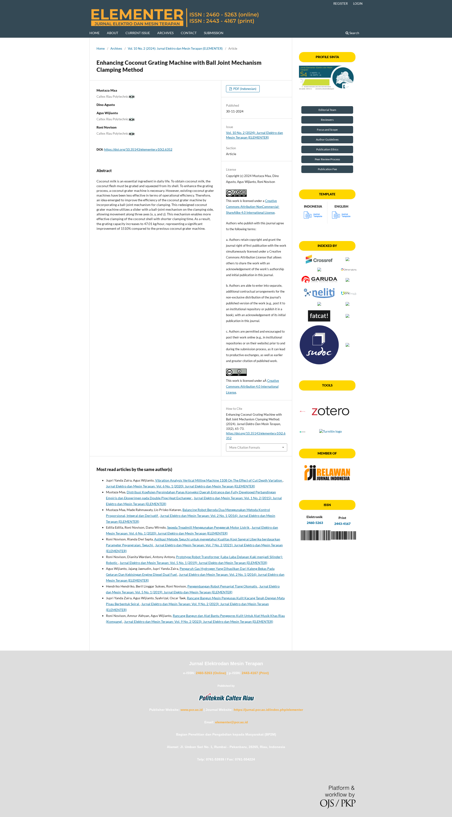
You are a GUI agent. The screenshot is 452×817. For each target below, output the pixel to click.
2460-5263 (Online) (211, 673)
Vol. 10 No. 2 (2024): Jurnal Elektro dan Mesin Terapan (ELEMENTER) (175, 48)
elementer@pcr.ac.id (231, 722)
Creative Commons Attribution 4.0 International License (252, 386)
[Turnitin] (330, 431)
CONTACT (189, 33)
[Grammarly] (302, 431)
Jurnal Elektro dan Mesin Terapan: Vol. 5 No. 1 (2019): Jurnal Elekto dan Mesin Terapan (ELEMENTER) (193, 563)
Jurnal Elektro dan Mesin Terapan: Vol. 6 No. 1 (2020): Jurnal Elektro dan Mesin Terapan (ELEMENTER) (180, 486)
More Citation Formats (244, 447)
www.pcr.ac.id (192, 710)
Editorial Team (327, 110)
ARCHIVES (165, 33)
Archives (116, 48)
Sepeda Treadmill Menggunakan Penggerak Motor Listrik (208, 527)
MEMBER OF (327, 453)
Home (101, 48)
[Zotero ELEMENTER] (330, 426)
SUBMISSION (213, 33)
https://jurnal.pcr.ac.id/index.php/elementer (268, 710)
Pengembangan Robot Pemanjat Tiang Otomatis (222, 586)
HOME (94, 33)
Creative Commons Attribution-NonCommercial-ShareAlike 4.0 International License (252, 206)
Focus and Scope (327, 129)
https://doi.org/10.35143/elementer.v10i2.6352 (138, 149)
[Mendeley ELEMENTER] (302, 411)
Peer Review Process (327, 159)
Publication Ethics (327, 149)
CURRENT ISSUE (137, 33)
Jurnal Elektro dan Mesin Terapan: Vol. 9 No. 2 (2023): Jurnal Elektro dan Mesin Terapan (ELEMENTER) (198, 622)
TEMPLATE (327, 194)
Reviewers (327, 119)
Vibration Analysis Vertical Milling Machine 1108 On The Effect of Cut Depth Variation (219, 480)
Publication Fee (327, 169)
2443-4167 (342, 524)
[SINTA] (327, 78)
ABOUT (112, 33)
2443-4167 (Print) (255, 673)
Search (354, 33)
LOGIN (358, 3)
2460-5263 (314, 523)
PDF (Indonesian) (244, 89)
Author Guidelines (327, 139)
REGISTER (340, 3)
